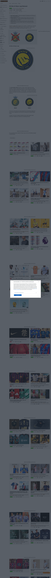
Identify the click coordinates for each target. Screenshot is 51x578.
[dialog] (25, 289)
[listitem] (25, 292)
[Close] (39, 282)
